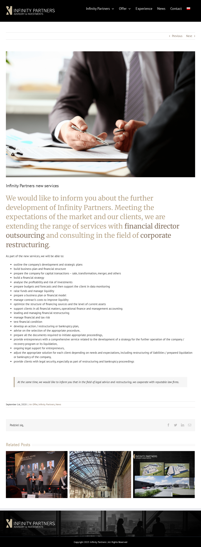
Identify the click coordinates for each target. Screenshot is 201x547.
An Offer (33, 404)
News (58, 404)
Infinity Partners (46, 404)
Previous (177, 36)
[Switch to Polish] (188, 8)
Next (189, 36)
